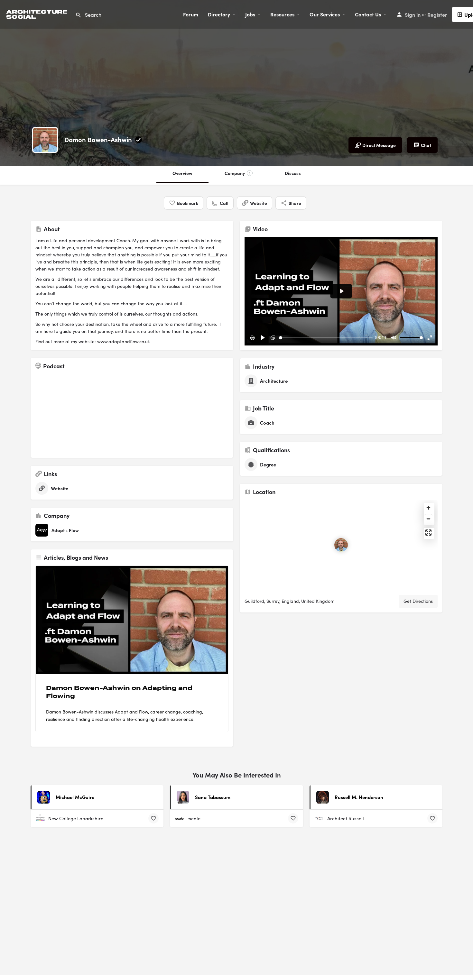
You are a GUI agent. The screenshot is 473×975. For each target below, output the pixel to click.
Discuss (293, 173)
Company (237, 173)
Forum (190, 14)
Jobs (250, 14)
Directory (219, 14)
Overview (182, 173)
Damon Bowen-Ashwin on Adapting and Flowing (119, 692)
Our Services (325, 14)
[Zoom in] (428, 507)
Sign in (413, 14)
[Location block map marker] (341, 545)
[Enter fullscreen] (428, 532)
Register (437, 14)
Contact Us (368, 14)
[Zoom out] (428, 518)
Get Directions (418, 601)
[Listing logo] (45, 140)
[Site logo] (37, 13)
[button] (453, 955)
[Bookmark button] (153, 818)
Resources (282, 14)
